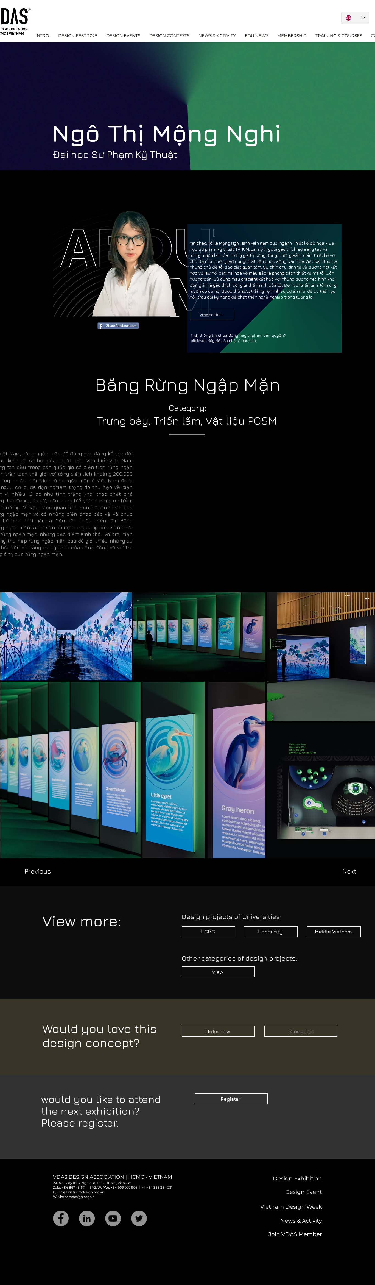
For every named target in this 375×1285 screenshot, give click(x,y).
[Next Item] (364, 725)
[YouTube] (113, 1218)
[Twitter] (139, 1218)
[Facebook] (61, 1218)
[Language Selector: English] (355, 18)
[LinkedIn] (87, 1218)
